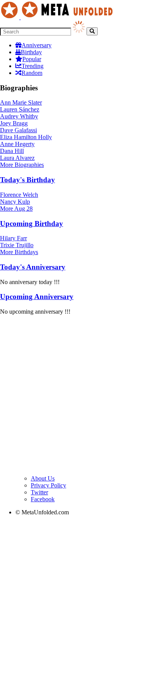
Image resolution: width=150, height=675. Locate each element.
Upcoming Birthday (31, 223)
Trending (32, 66)
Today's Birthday (27, 180)
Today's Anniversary (32, 267)
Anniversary (37, 45)
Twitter (39, 492)
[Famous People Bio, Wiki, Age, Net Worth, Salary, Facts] (58, 17)
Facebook (43, 499)
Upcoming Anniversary (36, 297)
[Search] (92, 31)
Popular (31, 59)
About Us (43, 478)
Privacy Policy (48, 485)
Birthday (31, 52)
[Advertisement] (75, 396)
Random (32, 73)
